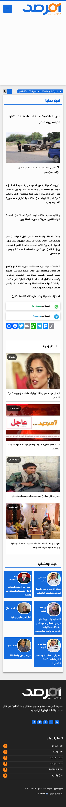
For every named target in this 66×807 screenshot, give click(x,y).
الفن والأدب (57, 775)
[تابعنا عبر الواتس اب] (51, 722)
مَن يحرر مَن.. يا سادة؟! (20, 655)
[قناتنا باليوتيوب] (39, 722)
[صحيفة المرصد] (41, 8)
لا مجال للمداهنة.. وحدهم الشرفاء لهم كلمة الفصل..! (48, 659)
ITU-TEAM (40, 793)
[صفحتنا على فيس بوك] (45, 722)
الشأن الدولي (56, 763)
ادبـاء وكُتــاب (48, 564)
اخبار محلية (57, 751)
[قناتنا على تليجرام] (34, 722)
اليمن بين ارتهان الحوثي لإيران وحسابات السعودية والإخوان (18, 591)
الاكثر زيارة (50, 346)
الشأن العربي (56, 757)
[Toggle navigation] (7, 9)
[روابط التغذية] (57, 722)
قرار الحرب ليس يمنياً (21, 617)
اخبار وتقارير (57, 745)
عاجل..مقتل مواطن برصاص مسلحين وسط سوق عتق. (36, 496)
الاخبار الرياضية (56, 769)
